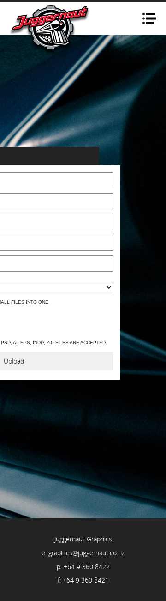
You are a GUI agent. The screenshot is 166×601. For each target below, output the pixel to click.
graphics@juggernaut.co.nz (86, 552)
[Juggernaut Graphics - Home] (50, 30)
